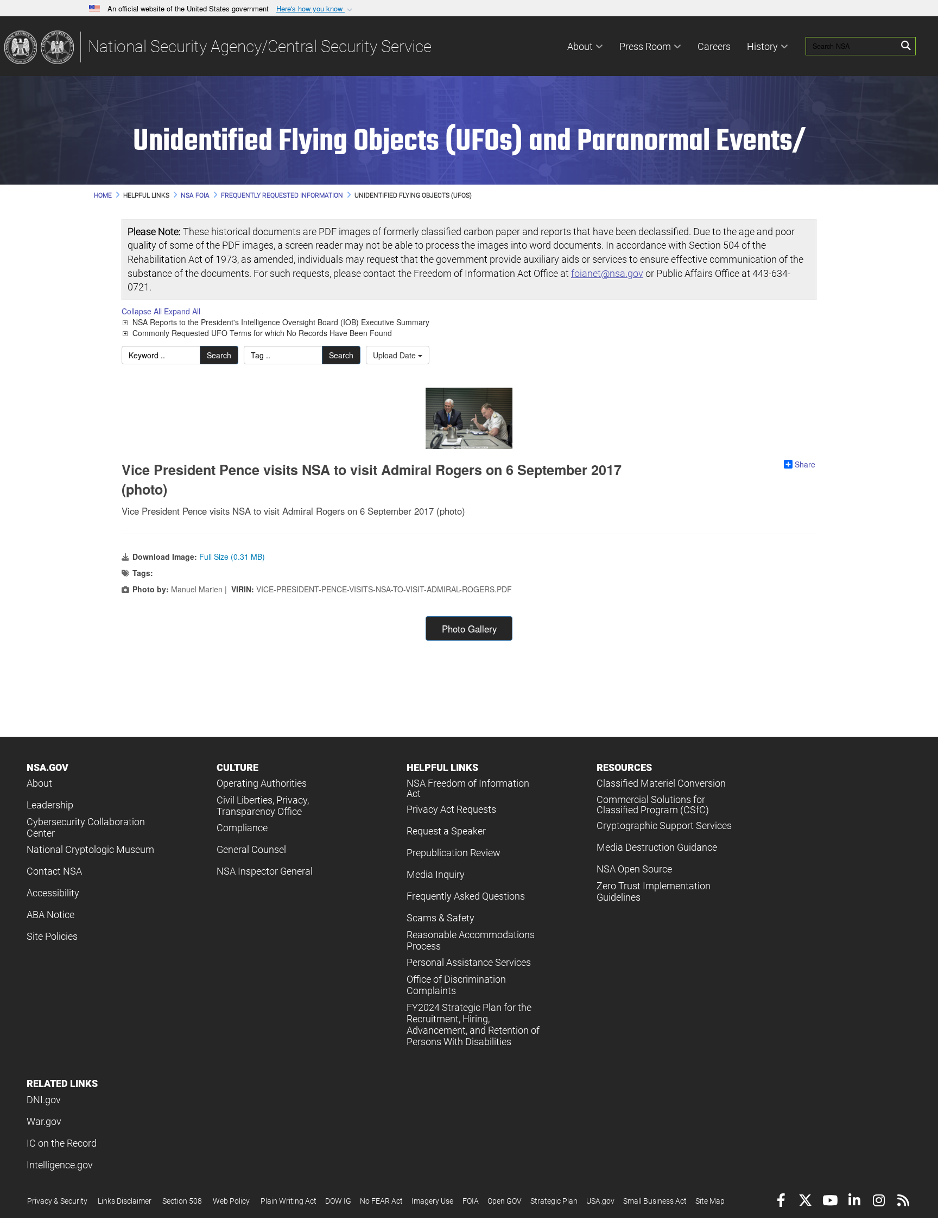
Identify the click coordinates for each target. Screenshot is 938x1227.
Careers (714, 46)
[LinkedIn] (854, 1201)
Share (805, 464)
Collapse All (142, 311)
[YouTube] (829, 1201)
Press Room (645, 46)
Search (219, 355)
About (580, 46)
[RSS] (902, 1201)
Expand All (182, 311)
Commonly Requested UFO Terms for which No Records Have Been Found (262, 332)
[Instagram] (878, 1201)
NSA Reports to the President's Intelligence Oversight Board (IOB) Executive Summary (280, 322)
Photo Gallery (469, 628)
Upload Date (395, 355)
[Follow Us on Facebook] (780, 1201)
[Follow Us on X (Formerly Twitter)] (805, 1201)
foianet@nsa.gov (607, 273)
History (762, 46)
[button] (315, 9)
